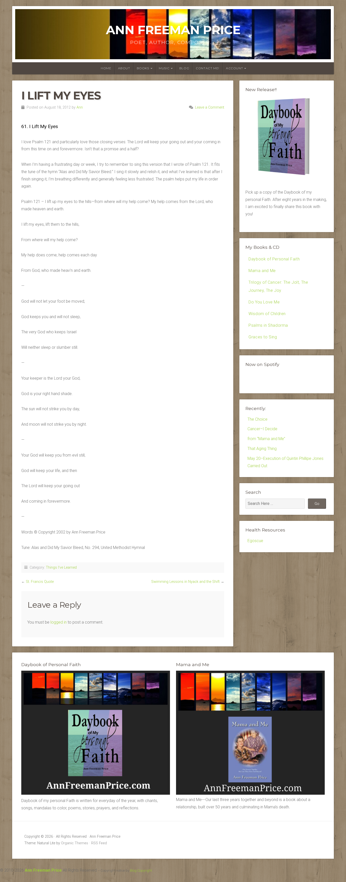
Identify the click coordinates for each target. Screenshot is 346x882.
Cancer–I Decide (262, 428)
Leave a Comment (209, 107)
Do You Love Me (264, 302)
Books (143, 68)
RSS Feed (99, 843)
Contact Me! (207, 68)
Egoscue (255, 540)
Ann (79, 107)
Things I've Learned (61, 567)
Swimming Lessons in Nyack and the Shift (185, 582)
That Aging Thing (262, 448)
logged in (58, 622)
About (124, 68)
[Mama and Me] (250, 733)
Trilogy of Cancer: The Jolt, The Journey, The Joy (278, 286)
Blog (184, 68)
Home (106, 68)
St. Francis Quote (40, 582)
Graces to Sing (262, 337)
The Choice (257, 419)
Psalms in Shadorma (268, 325)
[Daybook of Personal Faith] (95, 793)
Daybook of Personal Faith (274, 259)
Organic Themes (74, 843)
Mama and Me (262, 270)
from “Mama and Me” (266, 438)
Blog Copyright (141, 870)
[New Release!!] (286, 176)
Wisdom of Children (267, 313)
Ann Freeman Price (173, 30)
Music (164, 68)
